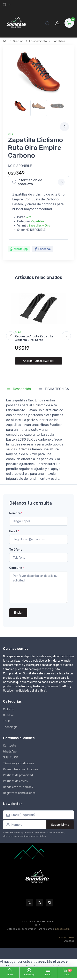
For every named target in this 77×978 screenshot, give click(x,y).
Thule (6, 721)
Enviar (18, 612)
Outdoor (8, 715)
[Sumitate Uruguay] (16, 23)
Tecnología (10, 727)
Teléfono (15, 549)
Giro (10, 133)
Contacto (9, 745)
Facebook (44, 249)
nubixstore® (66, 937)
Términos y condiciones (18, 763)
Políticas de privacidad (18, 775)
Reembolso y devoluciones (20, 769)
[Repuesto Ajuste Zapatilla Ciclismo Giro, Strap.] (38, 308)
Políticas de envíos (15, 781)
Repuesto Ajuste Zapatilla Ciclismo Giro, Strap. (34, 338)
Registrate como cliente (19, 793)
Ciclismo (18, 41)
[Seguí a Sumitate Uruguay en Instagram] (49, 902)
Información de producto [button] (30, 182)
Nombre (15, 513)
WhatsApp (21, 249)
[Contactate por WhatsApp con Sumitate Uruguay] (39, 902)
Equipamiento (38, 41)
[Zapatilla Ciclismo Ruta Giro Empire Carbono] (20, 108)
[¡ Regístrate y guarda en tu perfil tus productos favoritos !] (64, 126)
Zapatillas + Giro (39, 225)
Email (14, 531)
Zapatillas (59, 41)
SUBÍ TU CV (10, 757)
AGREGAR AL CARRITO (40, 360)
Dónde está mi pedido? (18, 787)
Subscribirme (60, 825)
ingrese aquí (62, 928)
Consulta (16, 568)
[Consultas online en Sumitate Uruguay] (29, 902)
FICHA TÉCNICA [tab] (56, 389)
